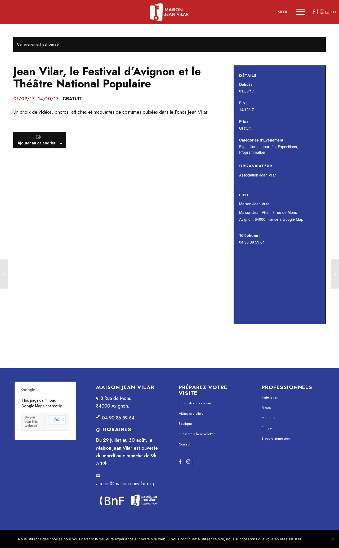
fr (327, 12)
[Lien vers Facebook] (314, 12)
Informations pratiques (195, 403)
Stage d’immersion (276, 438)
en (333, 12)
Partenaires (270, 397)
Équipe (267, 428)
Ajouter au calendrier (36, 142)
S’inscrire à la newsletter (197, 433)
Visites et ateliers (191, 413)
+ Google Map (291, 219)
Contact (184, 444)
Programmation (252, 152)
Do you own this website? (32, 422)
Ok (313, 539)
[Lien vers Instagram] (322, 12)
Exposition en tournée (257, 146)
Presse (266, 407)
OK (56, 420)
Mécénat (268, 418)
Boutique (185, 423)
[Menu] (298, 12)
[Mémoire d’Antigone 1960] (4, 274)
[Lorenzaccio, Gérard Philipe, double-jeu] (335, 274)
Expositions (287, 146)
